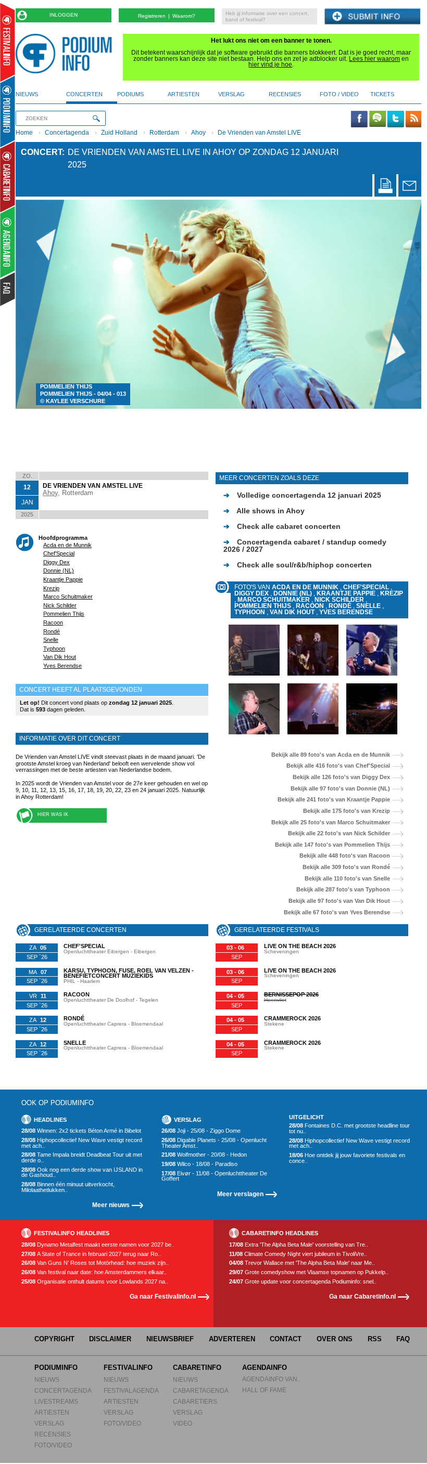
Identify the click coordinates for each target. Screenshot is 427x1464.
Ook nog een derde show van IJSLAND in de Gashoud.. (82, 1172)
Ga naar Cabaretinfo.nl (362, 1296)
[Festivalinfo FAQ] (8, 289)
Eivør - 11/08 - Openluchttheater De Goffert (214, 1176)
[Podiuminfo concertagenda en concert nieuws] (8, 111)
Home (24, 132)
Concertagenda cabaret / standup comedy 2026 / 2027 (304, 545)
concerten (84, 94)
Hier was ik (52, 814)
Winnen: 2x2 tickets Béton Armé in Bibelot (81, 1131)
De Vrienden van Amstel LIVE (259, 132)
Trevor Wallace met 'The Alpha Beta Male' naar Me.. (302, 1263)
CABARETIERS (195, 1401)
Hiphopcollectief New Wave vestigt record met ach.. (81, 1142)
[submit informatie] (372, 16)
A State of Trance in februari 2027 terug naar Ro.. (91, 1254)
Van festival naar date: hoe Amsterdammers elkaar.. (94, 1272)
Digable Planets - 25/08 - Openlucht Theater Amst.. (214, 1142)
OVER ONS (335, 1339)
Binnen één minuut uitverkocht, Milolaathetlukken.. (68, 1187)
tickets (382, 94)
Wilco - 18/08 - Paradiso (199, 1164)
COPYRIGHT (54, 1339)
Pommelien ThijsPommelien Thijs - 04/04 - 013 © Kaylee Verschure (83, 393)
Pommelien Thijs (63, 614)
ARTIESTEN (51, 1412)
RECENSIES (52, 1434)
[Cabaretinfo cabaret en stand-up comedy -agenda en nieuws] (7, 176)
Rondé (51, 631)
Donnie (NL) (58, 570)
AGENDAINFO (264, 1367)
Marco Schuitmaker (68, 596)
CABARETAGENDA (201, 1390)
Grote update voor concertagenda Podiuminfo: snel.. (302, 1282)
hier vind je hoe (270, 64)
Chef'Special (58, 553)
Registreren (152, 16)
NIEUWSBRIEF (170, 1339)
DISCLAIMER (110, 1339)
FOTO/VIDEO (53, 1445)
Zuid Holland (119, 132)
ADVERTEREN (232, 1339)
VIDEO (182, 1423)
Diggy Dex (56, 562)
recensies (285, 94)
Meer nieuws (111, 1204)
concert (41, 152)
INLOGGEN (63, 15)
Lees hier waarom (374, 59)
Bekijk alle (330, 755)
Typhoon (54, 648)
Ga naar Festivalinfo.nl (163, 1296)
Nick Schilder (60, 605)
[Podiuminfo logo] (66, 53)
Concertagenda (67, 132)
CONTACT (286, 1339)
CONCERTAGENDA (63, 1390)
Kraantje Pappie (63, 579)
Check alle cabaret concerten (282, 526)
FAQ (403, 1339)
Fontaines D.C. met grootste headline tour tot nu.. (349, 1128)
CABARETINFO (197, 1367)
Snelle (50, 640)
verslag (231, 94)
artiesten (183, 94)
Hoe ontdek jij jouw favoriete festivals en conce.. (347, 1157)
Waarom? (183, 16)
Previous (40, 304)
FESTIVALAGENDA (131, 1390)
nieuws (27, 94)
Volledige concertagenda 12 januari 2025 (302, 495)
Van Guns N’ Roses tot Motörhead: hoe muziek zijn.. (95, 1263)
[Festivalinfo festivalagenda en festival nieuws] (7, 42)
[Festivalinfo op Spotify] (377, 119)
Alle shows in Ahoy (264, 511)
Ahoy (198, 132)
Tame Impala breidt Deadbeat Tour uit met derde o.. (81, 1157)
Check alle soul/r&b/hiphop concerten (297, 565)
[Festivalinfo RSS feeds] (413, 119)
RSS (375, 1339)
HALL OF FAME (264, 1390)
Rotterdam (164, 132)
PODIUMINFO (56, 1367)
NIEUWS (46, 1379)
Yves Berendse (62, 666)
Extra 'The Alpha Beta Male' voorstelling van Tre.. (298, 1245)
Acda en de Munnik (67, 545)
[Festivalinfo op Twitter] (395, 119)
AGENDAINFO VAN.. (271, 1379)
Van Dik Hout (59, 657)
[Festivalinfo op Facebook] (359, 119)
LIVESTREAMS (56, 1401)
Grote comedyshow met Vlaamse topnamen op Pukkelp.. (308, 1272)
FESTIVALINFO (128, 1367)
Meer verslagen (240, 1193)
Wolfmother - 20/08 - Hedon (204, 1155)
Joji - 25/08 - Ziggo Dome (201, 1131)
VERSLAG (49, 1423)
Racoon (53, 622)
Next (397, 304)
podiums (130, 94)
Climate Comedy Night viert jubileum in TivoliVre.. (298, 1254)
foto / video (339, 94)
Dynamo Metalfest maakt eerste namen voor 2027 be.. (97, 1245)
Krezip (51, 588)
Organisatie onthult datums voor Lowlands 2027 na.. (94, 1282)
